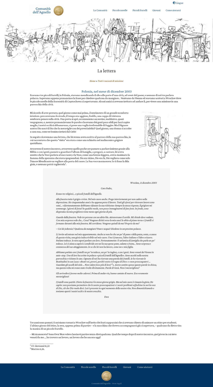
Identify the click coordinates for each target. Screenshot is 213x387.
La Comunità (68, 367)
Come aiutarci (144, 367)
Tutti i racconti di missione (110, 81)
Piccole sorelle (88, 367)
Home (92, 81)
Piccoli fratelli (109, 367)
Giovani (127, 367)
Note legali (117, 383)
